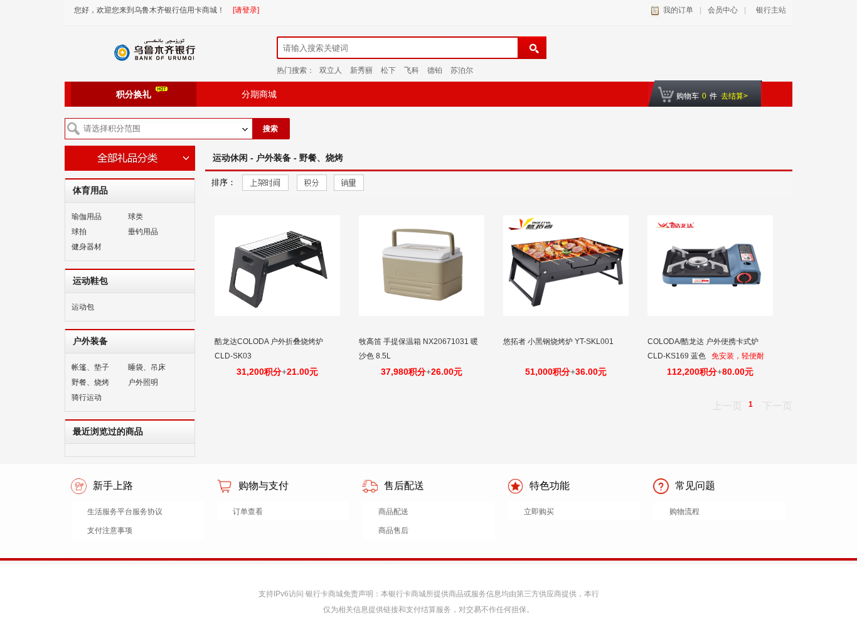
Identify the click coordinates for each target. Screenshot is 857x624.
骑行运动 (87, 397)
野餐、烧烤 (90, 382)
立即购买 (539, 511)
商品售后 (393, 530)
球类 (135, 216)
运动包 (83, 307)
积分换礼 (133, 94)
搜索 (270, 128)
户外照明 (143, 382)
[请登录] (246, 10)
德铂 (434, 70)
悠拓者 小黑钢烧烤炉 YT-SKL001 (559, 341)
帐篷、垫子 (90, 367)
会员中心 (723, 10)
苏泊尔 (461, 70)
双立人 (330, 70)
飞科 (411, 70)
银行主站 (769, 10)
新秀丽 (361, 70)
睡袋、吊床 (147, 367)
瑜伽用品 (87, 216)
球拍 (79, 231)
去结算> (734, 96)
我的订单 (678, 10)
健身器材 (87, 246)
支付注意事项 (109, 530)
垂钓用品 (143, 231)
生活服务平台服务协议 (124, 511)
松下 (388, 70)
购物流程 (684, 511)
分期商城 (259, 94)
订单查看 (248, 511)
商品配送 (393, 511)
